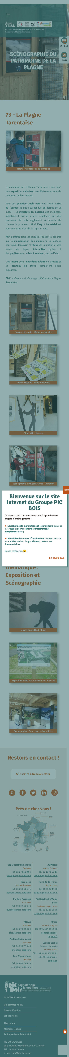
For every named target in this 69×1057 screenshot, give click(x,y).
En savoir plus (56, 557)
